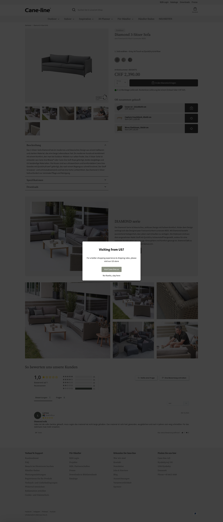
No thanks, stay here (111, 276)
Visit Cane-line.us (111, 269)
